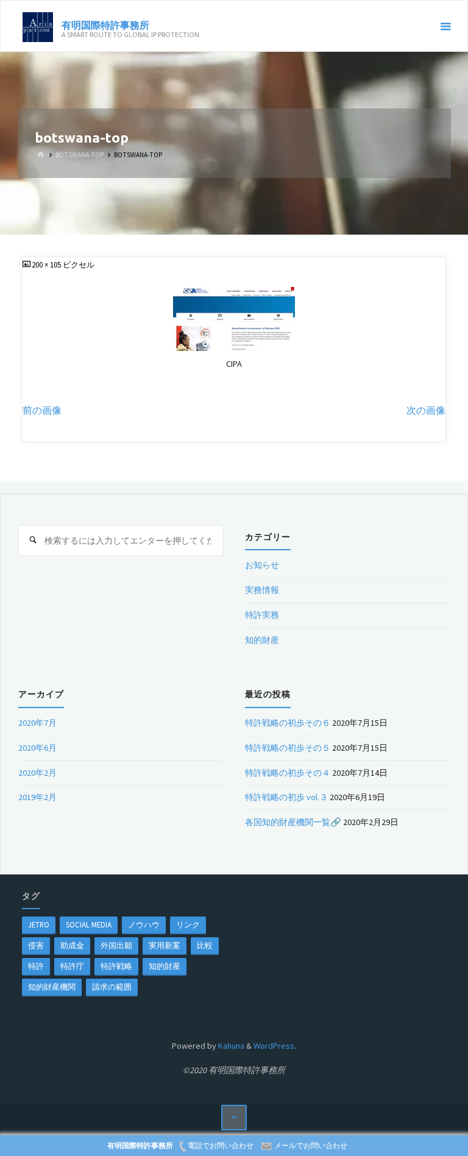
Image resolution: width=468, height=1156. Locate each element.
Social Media (89, 924)
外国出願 (116, 945)
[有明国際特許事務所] (38, 26)
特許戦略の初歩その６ (287, 722)
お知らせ (262, 564)
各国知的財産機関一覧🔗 (293, 822)
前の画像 (42, 410)
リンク (188, 924)
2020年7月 (37, 722)
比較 (205, 945)
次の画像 (425, 410)
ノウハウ (144, 924)
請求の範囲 (112, 986)
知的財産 (262, 639)
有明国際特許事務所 (105, 24)
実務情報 (262, 589)
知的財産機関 (52, 986)
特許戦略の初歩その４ (287, 772)
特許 (36, 966)
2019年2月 (37, 797)
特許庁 (72, 966)
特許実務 (262, 614)
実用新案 (164, 945)
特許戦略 (116, 966)
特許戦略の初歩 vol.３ (286, 797)
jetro (38, 924)
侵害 (36, 945)
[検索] (33, 540)
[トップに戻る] (234, 1118)
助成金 (72, 945)
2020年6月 (37, 747)
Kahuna (230, 1045)
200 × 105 (47, 264)
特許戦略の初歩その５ (287, 747)
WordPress (274, 1045)
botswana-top (79, 155)
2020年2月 (37, 772)
